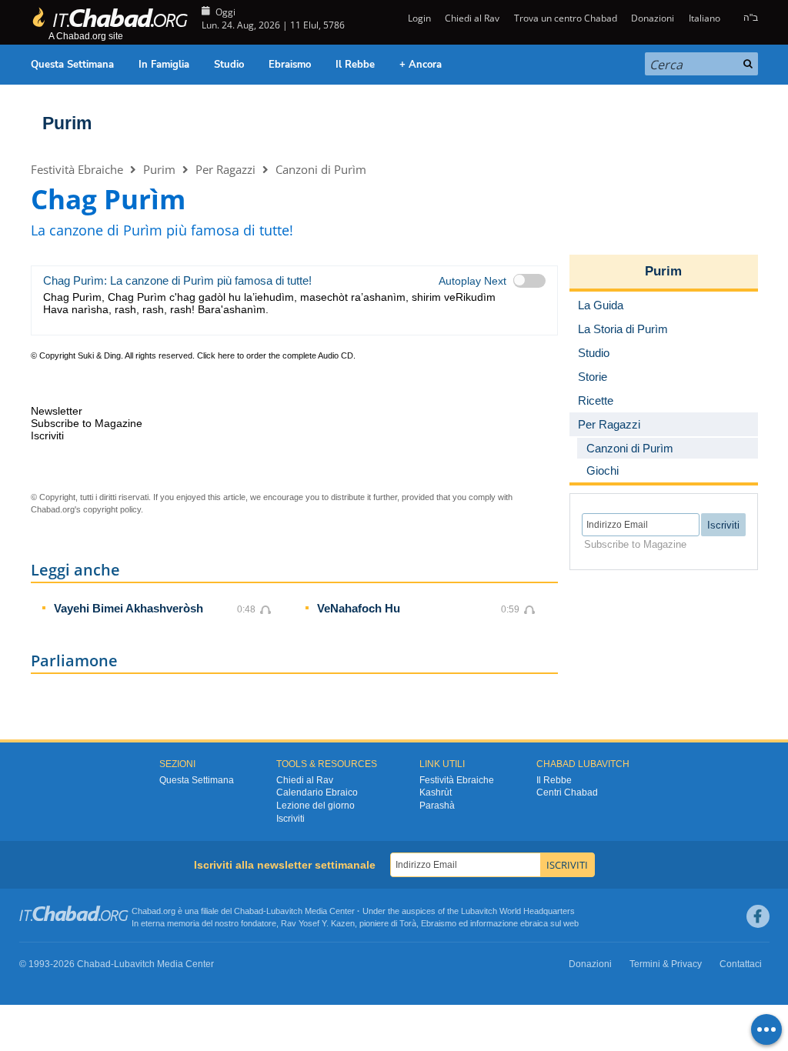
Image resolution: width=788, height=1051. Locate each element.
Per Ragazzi (225, 169)
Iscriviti (290, 818)
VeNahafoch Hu (358, 608)
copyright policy (112, 509)
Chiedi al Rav (472, 18)
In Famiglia (164, 65)
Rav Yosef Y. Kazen (318, 923)
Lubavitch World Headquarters (518, 911)
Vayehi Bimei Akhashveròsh (128, 608)
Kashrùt (435, 792)
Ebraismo (290, 65)
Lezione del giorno (315, 805)
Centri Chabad (567, 792)
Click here (216, 355)
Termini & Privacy (665, 964)
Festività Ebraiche (77, 169)
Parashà (437, 805)
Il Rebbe (355, 65)
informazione (494, 923)
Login (418, 18)
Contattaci (741, 964)
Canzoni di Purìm (320, 169)
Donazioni (652, 18)
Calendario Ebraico (317, 792)
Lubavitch (284, 911)
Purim (67, 123)
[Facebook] (758, 916)
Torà (407, 923)
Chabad (248, 911)
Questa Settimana (72, 65)
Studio (229, 65)
